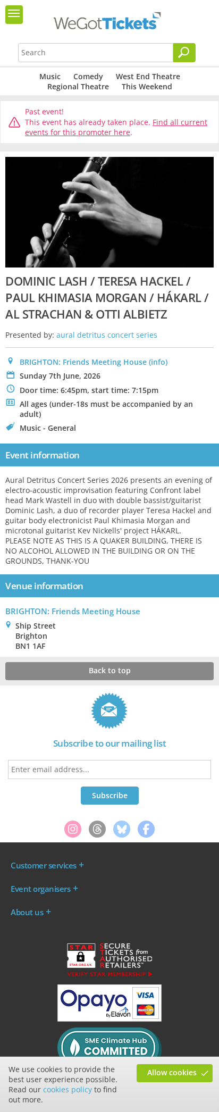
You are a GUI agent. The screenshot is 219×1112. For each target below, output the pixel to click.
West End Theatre (148, 76)
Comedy (88, 76)
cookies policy (67, 1089)
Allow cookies (172, 1072)
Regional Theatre (78, 86)
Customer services (44, 865)
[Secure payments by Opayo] (109, 1019)
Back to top (110, 670)
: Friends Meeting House (72, 611)
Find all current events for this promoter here (116, 127)
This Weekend (147, 86)
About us (27, 912)
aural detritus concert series (106, 335)
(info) (158, 362)
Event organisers (40, 888)
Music (50, 76)
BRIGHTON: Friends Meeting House (83, 362)
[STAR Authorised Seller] (109, 976)
